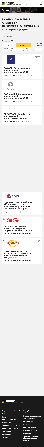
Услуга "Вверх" (8, 422)
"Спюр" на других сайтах (30, 412)
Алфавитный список (10, 428)
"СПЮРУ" (9, 45)
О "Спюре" (27, 424)
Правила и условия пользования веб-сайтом (31, 438)
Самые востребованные (9, 418)
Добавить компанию (10, 414)
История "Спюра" (30, 427)
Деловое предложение (11, 425)
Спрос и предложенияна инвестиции (32, 417)
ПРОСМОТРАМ (9, 49)
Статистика (6, 431)
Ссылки (5, 438)
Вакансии (27, 433)
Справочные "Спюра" (11, 411)
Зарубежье (6, 434)
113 (30, 4)
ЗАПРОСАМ (24, 49)
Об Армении (28, 421)
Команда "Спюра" (30, 430)
